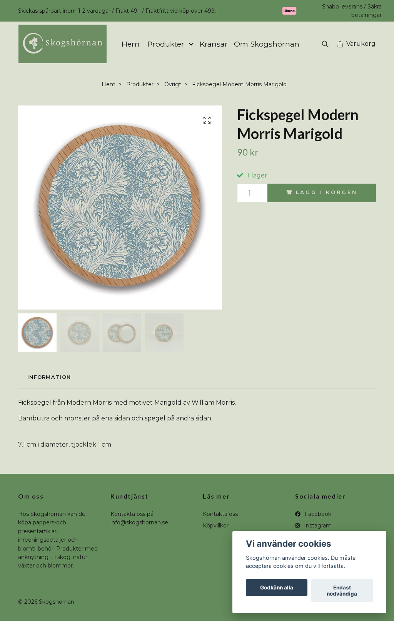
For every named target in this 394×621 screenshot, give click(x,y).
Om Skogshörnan (266, 44)
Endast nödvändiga (342, 590)
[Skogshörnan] (62, 44)
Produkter (165, 44)
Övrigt (172, 84)
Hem (131, 44)
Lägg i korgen (326, 192)
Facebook (317, 514)
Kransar (214, 44)
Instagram (317, 525)
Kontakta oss (220, 514)
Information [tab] (49, 377)
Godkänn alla (276, 587)
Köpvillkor (216, 525)
